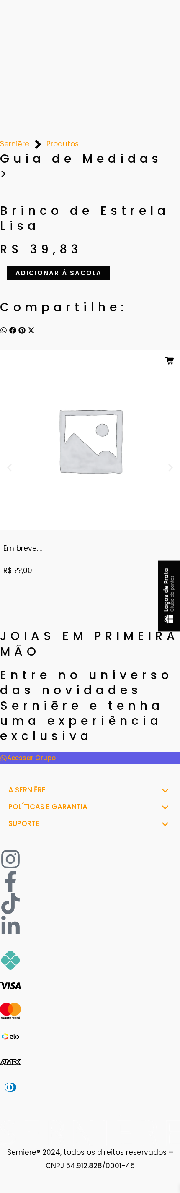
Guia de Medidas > (81, 166)
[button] (3, 330)
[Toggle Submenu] (165, 789)
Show (169, 596)
